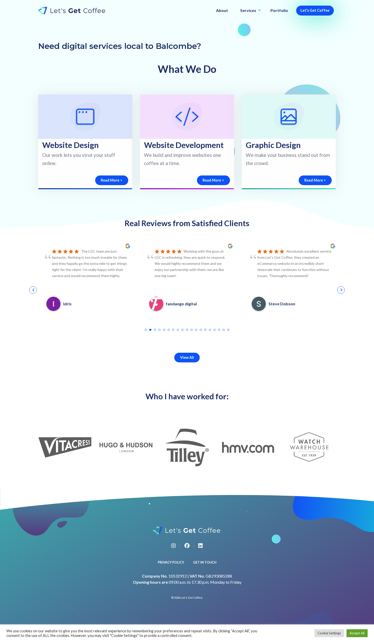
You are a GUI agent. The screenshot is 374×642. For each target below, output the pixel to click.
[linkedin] (200, 545)
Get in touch (205, 562)
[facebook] (187, 545)
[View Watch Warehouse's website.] (309, 447)
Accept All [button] (357, 633)
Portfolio (279, 10)
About (222, 10)
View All (187, 357)
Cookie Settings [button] (329, 633)
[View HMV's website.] (248, 447)
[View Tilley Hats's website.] (187, 447)
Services (248, 10)
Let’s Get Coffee (314, 10)
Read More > (111, 180)
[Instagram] (173, 545)
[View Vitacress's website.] (64, 447)
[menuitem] (222, 11)
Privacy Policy (171, 562)
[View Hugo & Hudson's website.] (125, 447)
